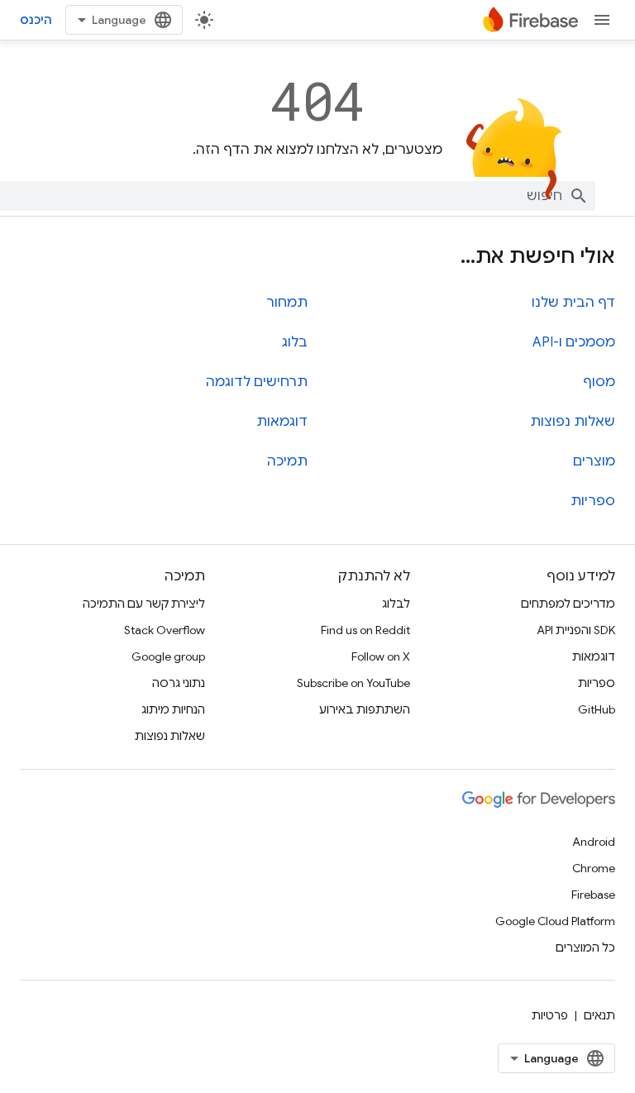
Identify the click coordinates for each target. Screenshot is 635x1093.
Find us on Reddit (365, 630)
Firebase (593, 894)
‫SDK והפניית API (576, 630)
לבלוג (396, 603)
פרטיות (550, 1015)
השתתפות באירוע (364, 709)
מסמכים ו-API (573, 342)
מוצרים (594, 461)
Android (593, 841)
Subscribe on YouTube (353, 682)
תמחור (287, 302)
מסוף (599, 382)
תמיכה (287, 461)
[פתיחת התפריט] (601, 20)
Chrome (593, 868)
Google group (168, 656)
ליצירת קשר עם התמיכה (144, 603)
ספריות (593, 501)
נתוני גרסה (178, 682)
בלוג (295, 342)
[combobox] (297, 196)
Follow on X (380, 656)
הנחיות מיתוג (173, 709)
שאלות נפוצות (572, 421)
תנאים (599, 1015)
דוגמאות (282, 421)
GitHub (596, 709)
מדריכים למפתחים (568, 603)
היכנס (36, 19)
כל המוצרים (585, 947)
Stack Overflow (164, 630)
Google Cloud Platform (555, 921)
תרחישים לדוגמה (257, 382)
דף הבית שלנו (573, 302)
